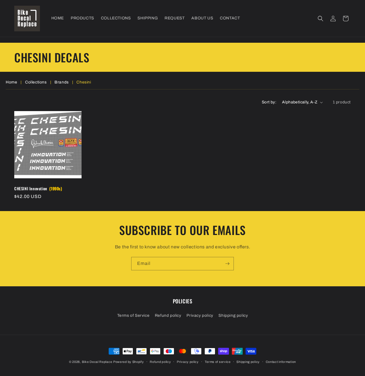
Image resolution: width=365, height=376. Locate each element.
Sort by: (269, 102)
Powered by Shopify (128, 361)
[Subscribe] (227, 263)
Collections (36, 82)
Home (11, 82)
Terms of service (218, 361)
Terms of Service (133, 315)
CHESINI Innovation (38, 188)
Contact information (281, 361)
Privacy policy (199, 315)
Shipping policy (233, 315)
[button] (320, 18)
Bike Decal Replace (97, 361)
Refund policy (168, 315)
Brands (61, 82)
